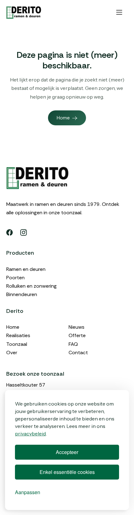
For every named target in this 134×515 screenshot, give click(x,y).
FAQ (73, 344)
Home (12, 327)
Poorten (15, 277)
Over (11, 352)
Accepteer (67, 452)
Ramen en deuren (25, 269)
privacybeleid (30, 433)
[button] (119, 12)
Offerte (77, 335)
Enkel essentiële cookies (67, 472)
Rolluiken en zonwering (31, 286)
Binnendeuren (21, 294)
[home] (23, 12)
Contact (78, 352)
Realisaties (18, 335)
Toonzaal (16, 344)
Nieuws (76, 327)
